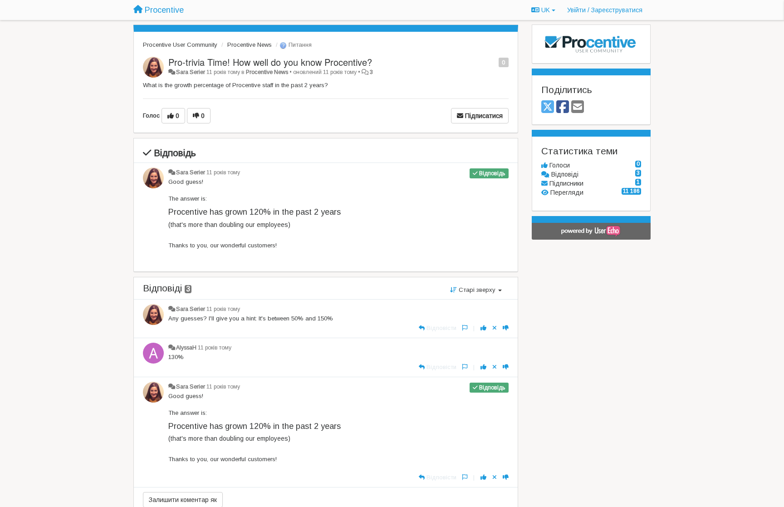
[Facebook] (562, 107)
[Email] (577, 107)
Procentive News (249, 44)
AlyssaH (186, 348)
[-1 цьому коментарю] (506, 328)
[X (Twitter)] (547, 107)
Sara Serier (190, 72)
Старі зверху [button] (477, 289)
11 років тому (223, 172)
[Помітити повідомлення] (493, 62)
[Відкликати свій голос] (494, 328)
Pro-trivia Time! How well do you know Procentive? (270, 62)
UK (545, 10)
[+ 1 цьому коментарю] (483, 328)
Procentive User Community (180, 44)
